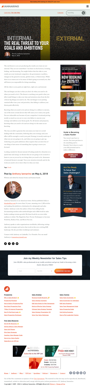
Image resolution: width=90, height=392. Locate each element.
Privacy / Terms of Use (57, 384)
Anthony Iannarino (23, 54)
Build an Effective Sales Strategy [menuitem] (41, 306)
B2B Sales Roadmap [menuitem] (66, 303)
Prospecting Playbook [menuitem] (10, 301)
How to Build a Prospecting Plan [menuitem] (13, 303)
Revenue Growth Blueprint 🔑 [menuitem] (40, 298)
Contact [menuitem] (62, 373)
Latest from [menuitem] (12, 13)
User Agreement (39, 379)
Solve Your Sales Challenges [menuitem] (40, 315)
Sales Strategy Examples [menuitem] (39, 301)
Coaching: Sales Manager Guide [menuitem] (13, 335)
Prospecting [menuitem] (8, 295)
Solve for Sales (73, 210)
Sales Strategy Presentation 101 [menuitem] (41, 312)
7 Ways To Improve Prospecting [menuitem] (13, 309)
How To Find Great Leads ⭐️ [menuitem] (12, 312)
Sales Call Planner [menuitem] (9, 329)
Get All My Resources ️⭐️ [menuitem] (11, 324)
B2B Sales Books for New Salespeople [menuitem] (43, 303)
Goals (9, 167)
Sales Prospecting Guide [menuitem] (67, 309)
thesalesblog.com (10, 203)
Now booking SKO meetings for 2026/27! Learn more (45, 2)
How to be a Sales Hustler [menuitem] (11, 338)
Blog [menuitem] (21, 373)
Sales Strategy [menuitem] (37, 295)
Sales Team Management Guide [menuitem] (69, 306)
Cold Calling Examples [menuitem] (66, 312)
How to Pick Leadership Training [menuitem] (69, 315)
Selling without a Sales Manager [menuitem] (13, 326)
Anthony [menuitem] (14, 373)
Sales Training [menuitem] (64, 295)
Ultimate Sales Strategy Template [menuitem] (42, 309)
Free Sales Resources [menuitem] (11, 321)
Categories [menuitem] (60, 13)
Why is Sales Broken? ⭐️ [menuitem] (11, 298)
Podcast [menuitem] (45, 373)
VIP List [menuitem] (28, 373)
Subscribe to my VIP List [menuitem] (11, 341)
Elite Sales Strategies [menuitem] (10, 332)
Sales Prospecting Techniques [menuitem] (12, 315)
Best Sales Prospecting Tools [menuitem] (12, 306)
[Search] (83, 13)
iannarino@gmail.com (19, 237)
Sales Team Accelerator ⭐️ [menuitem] (68, 298)
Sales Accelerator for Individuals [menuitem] (69, 301)
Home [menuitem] (6, 373)
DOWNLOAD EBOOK (73, 155)
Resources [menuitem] (53, 373)
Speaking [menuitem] (36, 373)
